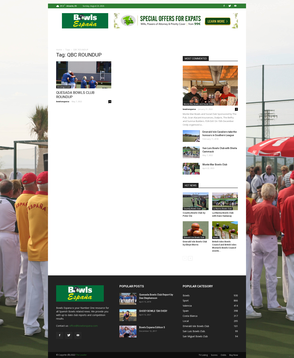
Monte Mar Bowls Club (214, 164)
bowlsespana (62, 101)
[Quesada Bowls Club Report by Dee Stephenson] (127, 299)
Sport (186, 300)
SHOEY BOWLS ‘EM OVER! (153, 311)
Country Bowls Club (192, 208)
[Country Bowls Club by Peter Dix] (196, 201)
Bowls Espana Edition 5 (152, 327)
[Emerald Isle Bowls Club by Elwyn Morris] (196, 230)
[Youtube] (235, 6)
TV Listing (203, 355)
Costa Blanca (190, 315)
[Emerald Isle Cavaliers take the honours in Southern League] (191, 136)
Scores (214, 355)
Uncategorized (63, 87)
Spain (186, 310)
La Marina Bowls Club (222, 208)
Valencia (187, 305)
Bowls (215, 237)
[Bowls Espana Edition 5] (127, 331)
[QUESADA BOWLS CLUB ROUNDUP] (83, 74)
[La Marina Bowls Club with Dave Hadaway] (225, 201)
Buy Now (233, 355)
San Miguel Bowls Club (195, 336)
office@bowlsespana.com (83, 325)
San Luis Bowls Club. (194, 331)
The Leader (81, 354)
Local (186, 321)
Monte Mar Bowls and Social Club (198, 104)
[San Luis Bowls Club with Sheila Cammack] (191, 152)
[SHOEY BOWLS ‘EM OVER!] (127, 315)
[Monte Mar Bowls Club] (191, 169)
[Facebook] (224, 6)
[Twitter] (229, 6)
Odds (223, 355)
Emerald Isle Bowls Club (194, 237)
